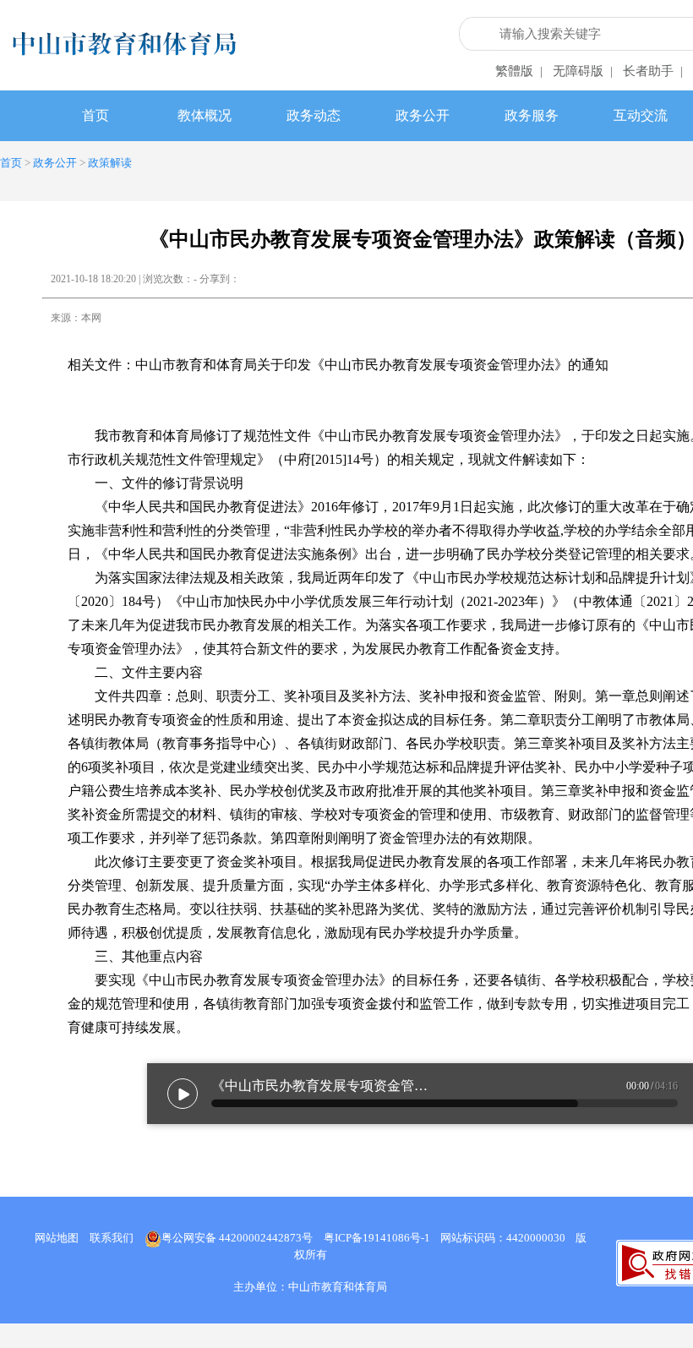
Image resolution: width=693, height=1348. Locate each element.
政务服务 (532, 115)
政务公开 (423, 115)
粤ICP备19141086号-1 (377, 1237)
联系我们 (112, 1237)
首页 (95, 115)
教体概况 (204, 115)
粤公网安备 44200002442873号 (237, 1237)
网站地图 (57, 1237)
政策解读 (110, 162)
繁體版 (514, 71)
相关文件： (338, 364)
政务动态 (313, 115)
